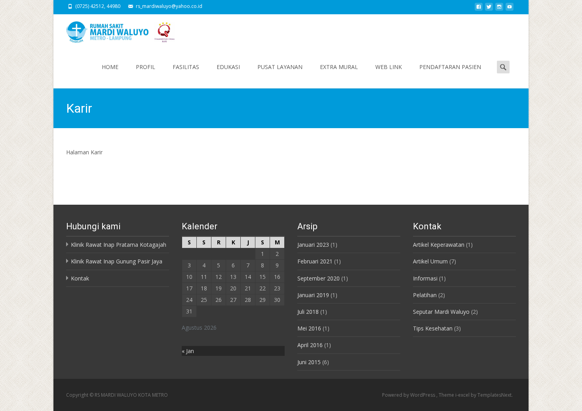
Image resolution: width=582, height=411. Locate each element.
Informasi (425, 278)
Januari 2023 (313, 244)
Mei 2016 (309, 328)
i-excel (463, 395)
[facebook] (479, 9)
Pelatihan (425, 295)
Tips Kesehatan (433, 328)
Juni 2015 (309, 362)
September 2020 (318, 278)
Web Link (388, 67)
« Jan (188, 351)
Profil (145, 67)
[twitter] (489, 9)
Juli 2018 (308, 311)
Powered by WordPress (409, 395)
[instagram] (499, 9)
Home (110, 67)
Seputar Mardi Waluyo (441, 311)
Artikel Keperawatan (438, 244)
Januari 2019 (313, 295)
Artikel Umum (430, 261)
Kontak (80, 278)
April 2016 (310, 345)
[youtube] (510, 9)
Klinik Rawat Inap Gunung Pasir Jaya (116, 261)
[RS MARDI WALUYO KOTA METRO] (115, 30)
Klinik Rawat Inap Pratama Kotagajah (118, 244)
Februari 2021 (315, 261)
